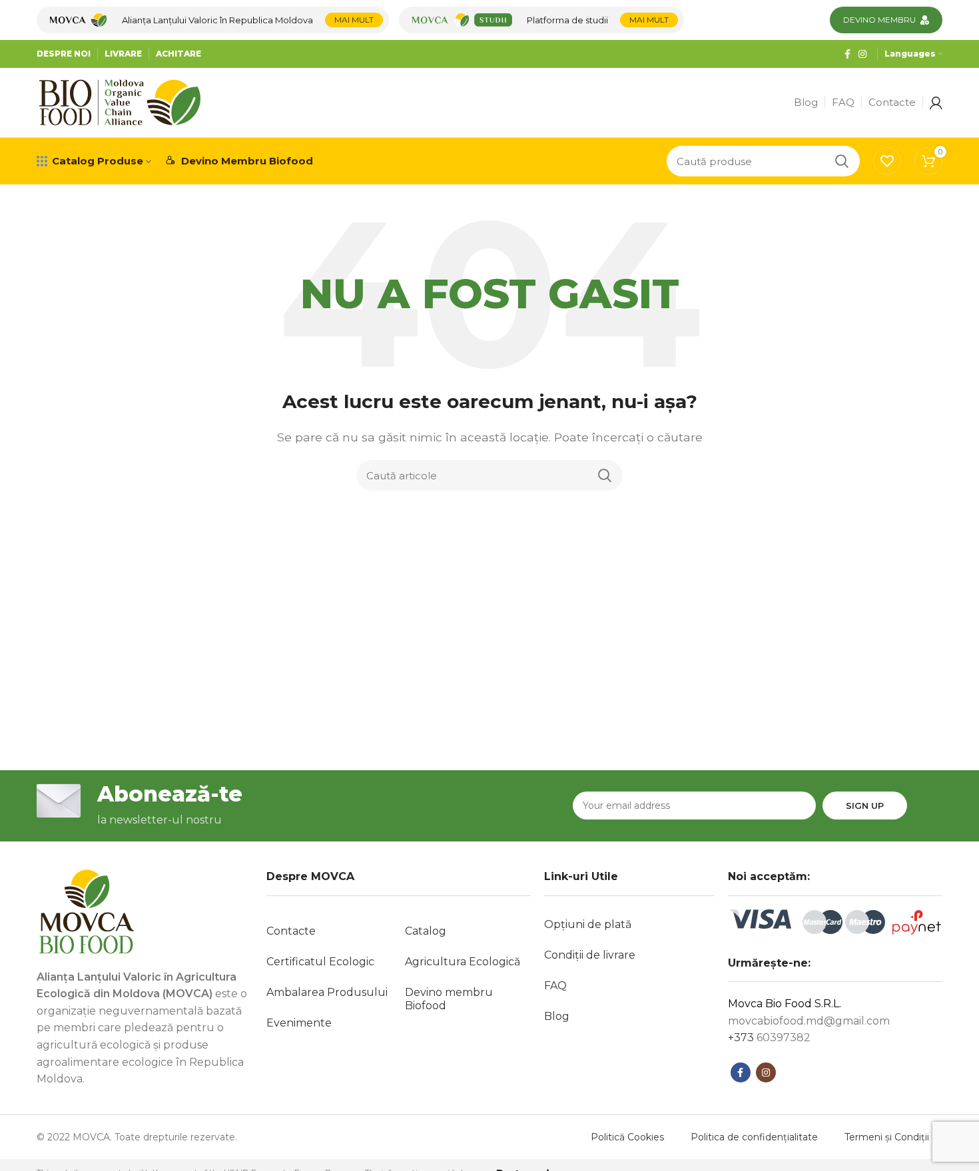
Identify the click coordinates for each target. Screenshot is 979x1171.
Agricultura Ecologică (462, 961)
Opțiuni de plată (587, 924)
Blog (556, 1016)
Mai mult (354, 20)
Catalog (425, 931)
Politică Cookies (627, 1137)
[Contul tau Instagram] (862, 54)
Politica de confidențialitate (754, 1137)
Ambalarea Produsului (327, 992)
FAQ (555, 985)
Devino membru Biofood (449, 999)
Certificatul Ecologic (320, 961)
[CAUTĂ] (841, 161)
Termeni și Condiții (886, 1137)
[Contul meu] (936, 102)
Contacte (291, 931)
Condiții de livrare (589, 955)
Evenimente (299, 1023)
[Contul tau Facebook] (847, 54)
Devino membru (879, 20)
